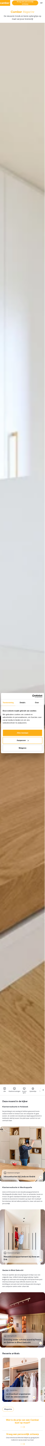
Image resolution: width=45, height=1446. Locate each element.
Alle (4, 1091)
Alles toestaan (22, 733)
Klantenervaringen (14, 1091)
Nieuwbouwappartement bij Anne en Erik (21, 1258)
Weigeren (22, 748)
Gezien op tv (24, 1092)
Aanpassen (21, 740)
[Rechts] (41, 1090)
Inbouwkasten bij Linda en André (19, 1177)
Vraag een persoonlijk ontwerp (22, 1434)
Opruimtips (32, 1091)
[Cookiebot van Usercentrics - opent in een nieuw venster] (32, 696)
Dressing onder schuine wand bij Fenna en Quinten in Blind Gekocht (22, 1341)
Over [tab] (37, 703)
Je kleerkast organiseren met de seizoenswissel (18, 1395)
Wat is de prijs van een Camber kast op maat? (22, 1421)
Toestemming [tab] (8, 703)
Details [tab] (22, 703)
